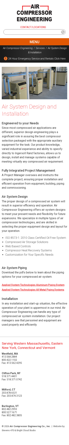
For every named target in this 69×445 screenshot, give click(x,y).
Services (40, 48)
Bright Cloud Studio (26, 430)
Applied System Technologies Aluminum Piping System (33, 285)
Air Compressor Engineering (18, 48)
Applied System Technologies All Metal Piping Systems (33, 289)
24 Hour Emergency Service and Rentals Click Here (36, 58)
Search (63, 32)
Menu (34, 42)
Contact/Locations (33, 27)
